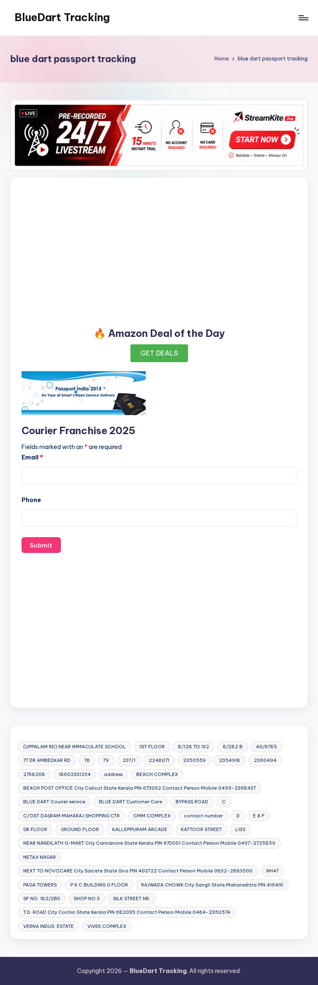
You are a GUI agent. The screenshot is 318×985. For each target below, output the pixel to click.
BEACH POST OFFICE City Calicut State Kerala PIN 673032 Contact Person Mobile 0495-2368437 (139, 788)
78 (87, 760)
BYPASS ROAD (192, 802)
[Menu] (303, 17)
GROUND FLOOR (80, 829)
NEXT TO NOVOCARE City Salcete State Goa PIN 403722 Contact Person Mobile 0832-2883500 (138, 871)
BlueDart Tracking (62, 17)
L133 (240, 829)
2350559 (194, 760)
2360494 (265, 760)
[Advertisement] (159, 250)
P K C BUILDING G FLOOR (99, 885)
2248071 (159, 760)
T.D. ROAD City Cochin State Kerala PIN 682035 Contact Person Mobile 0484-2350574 (126, 912)
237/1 (129, 760)
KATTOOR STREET (201, 829)
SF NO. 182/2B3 (41, 898)
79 (106, 760)
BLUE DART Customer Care (130, 802)
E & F (259, 816)
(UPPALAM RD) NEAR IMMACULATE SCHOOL (74, 747)
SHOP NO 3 (87, 898)
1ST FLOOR (152, 747)
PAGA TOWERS (40, 885)
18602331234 (75, 774)
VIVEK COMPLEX (106, 926)
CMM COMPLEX (152, 816)
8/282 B (233, 747)
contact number (203, 816)
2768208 (34, 774)
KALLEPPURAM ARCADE (139, 829)
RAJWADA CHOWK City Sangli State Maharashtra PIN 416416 (212, 885)
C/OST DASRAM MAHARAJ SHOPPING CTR (71, 816)
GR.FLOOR (35, 829)
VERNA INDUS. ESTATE (48, 926)
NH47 (272, 871)
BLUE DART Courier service (54, 802)
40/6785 (266, 747)
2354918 (229, 760)
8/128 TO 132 (193, 747)
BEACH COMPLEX (157, 774)
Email (32, 457)
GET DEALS (159, 353)
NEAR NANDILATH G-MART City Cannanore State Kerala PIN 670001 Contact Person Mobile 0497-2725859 (149, 843)
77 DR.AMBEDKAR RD (46, 760)
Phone (31, 500)
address (113, 774)
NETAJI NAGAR (39, 857)
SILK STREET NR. (131, 898)
